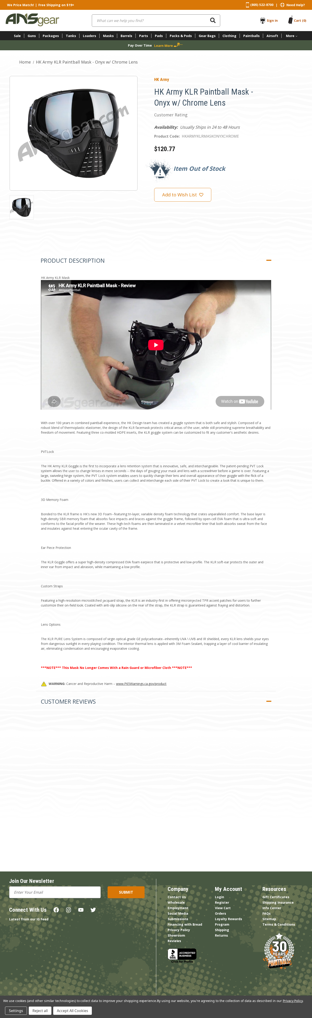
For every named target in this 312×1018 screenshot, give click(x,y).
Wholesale (176, 902)
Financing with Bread (185, 924)
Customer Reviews (68, 701)
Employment (178, 908)
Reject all (40, 1010)
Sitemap (269, 919)
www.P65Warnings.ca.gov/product (141, 683)
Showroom (176, 935)
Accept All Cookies (72, 1010)
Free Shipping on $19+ (56, 5)
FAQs (266, 913)
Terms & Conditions (278, 924)
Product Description (73, 260)
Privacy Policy (179, 930)
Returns (221, 935)
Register (222, 902)
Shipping (222, 930)
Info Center (271, 908)
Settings (16, 1010)
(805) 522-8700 (261, 5)
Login (219, 897)
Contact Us (177, 897)
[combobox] (156, 20)
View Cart (223, 908)
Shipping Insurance (278, 902)
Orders (220, 913)
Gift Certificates (275, 897)
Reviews (174, 941)
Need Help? (295, 5)
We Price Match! (20, 5)
